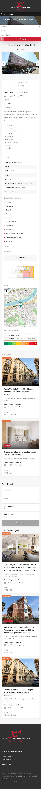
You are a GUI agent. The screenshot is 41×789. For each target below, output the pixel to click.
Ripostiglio (9, 229)
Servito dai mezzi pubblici (14, 237)
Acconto (6, 498)
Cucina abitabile (11, 222)
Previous (3, 63)
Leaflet (20, 326)
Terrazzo (9, 241)
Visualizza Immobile (21, 556)
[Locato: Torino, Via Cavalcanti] (21, 305)
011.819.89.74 (8, 14)
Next (37, 63)
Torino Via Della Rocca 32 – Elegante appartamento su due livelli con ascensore (19, 391)
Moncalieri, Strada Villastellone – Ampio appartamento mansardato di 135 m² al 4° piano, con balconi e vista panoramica (20, 567)
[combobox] (20, 27)
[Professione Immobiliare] (20, 10)
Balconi (8, 210)
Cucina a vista (10, 218)
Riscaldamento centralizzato (15, 233)
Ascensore (9, 206)
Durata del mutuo (8, 514)
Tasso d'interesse (8, 506)
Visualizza (21, 380)
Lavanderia (9, 225)
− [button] (6, 294)
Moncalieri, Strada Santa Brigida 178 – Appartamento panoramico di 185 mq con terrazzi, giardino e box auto (19, 630)
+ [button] (6, 291)
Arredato (8, 202)
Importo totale (7, 490)
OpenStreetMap (27, 326)
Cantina (8, 214)
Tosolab (25, 782)
